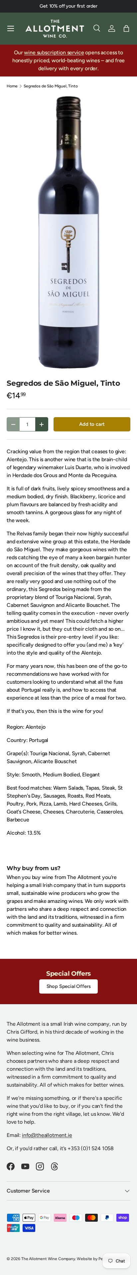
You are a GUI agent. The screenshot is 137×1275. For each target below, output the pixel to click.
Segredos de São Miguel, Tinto (50, 86)
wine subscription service (54, 52)
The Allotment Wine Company (48, 1258)
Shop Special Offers (69, 986)
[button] (126, 28)
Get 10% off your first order (68, 6)
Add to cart (91, 424)
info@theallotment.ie (47, 1135)
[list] (68, 233)
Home (12, 86)
